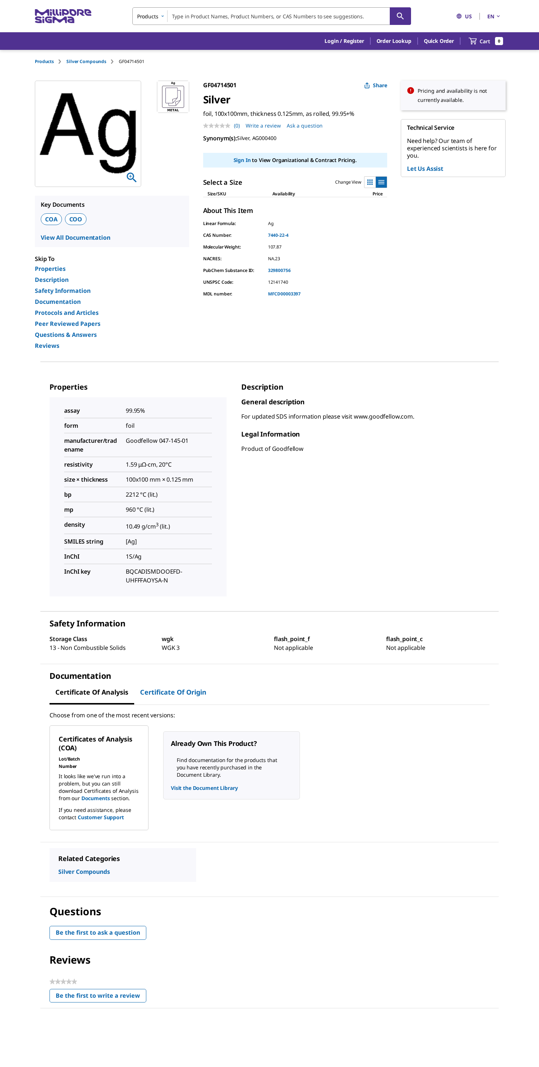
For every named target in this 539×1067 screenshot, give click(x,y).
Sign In (242, 160)
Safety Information (63, 291)
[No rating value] (218, 125)
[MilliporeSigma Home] (63, 16)
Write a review (263, 125)
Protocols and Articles (67, 313)
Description (52, 280)
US (468, 16)
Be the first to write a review (101, 997)
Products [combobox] (147, 16)
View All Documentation (75, 237)
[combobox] (271, 16)
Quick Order (439, 40)
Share (380, 85)
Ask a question (305, 125)
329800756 (279, 270)
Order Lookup (394, 40)
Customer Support (101, 817)
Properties (50, 269)
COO (75, 219)
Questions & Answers (66, 335)
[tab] (50, 61)
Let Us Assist (425, 168)
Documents (95, 798)
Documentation (58, 302)
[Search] (400, 16)
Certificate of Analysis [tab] (91, 692)
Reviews (47, 346)
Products (44, 61)
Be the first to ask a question (98, 932)
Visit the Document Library (204, 787)
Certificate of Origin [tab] (173, 692)
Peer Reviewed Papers (67, 324)
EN (490, 16)
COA (51, 219)
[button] (344, 41)
